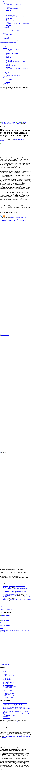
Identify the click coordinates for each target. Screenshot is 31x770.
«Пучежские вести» (8, 685)
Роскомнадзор (6, 716)
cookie (21, 759)
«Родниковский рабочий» (9, 686)
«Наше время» (6, 676)
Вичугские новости (8, 697)
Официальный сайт (5, 648)
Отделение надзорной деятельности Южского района (16, 714)
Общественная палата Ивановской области (14, 707)
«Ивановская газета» (8, 675)
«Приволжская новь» (8, 682)
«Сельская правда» (8, 687)
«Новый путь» (6, 681)
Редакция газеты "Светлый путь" (8, 42)
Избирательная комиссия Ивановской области (15, 703)
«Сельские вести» (7, 689)
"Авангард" (6, 691)
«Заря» (4, 671)
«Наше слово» (6, 678)
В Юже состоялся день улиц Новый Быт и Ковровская (17, 599)
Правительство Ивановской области (12, 704)
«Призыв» (5, 683)
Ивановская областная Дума (10, 705)
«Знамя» (5, 674)
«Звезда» (5, 672)
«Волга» (5, 670)
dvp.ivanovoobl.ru (15, 722)
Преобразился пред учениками (11, 594)
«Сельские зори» (7, 690)
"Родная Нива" (7, 694)
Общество (2, 617)
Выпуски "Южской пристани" (8, 609)
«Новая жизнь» (7, 679)
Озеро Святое (6, 718)
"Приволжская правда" (9, 693)
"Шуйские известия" (8, 695)
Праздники (3, 622)
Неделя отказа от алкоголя (9, 595)
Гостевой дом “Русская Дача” (10, 715)
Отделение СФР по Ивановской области (10, 123)
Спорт (1, 628)
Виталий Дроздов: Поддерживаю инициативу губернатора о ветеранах (15, 589)
